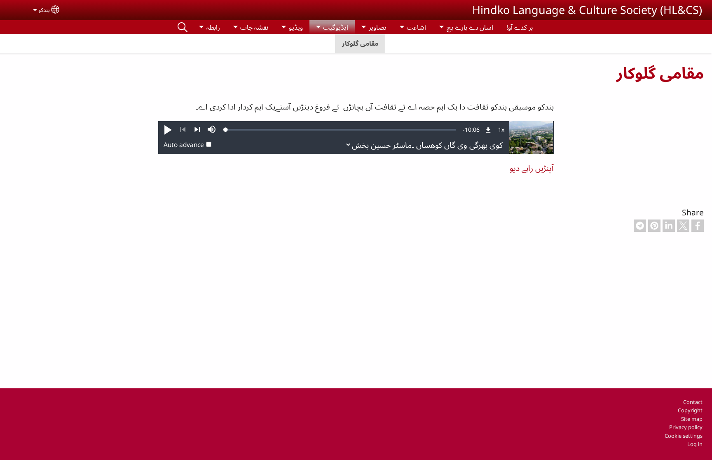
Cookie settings (684, 435)
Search (182, 27)
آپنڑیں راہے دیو (532, 167)
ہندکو (44, 10)
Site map (692, 419)
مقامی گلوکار (360, 43)
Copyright (690, 410)
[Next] (197, 129)
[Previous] (183, 129)
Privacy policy (686, 427)
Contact (693, 402)
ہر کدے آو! (519, 27)
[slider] (341, 130)
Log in (695, 444)
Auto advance (184, 144)
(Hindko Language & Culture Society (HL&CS (587, 9)
